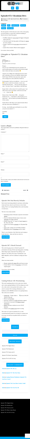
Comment (3, 132)
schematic (16, 224)
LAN (16, 300)
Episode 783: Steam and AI (8, 352)
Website (2, 169)
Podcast (3, 28)
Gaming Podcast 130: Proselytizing (13, 281)
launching (18, 264)
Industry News (15, 25)
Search (15, 327)
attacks (27, 41)
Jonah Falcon (16, 18)
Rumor (5, 305)
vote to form (15, 37)
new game (16, 44)
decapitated (16, 229)
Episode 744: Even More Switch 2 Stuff (15, 383)
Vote (5, 227)
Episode (3, 25)
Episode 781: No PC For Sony (9, 358)
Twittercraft (6, 295)
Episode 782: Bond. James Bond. (9, 355)
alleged (5, 216)
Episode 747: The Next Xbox (13, 372)
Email (2, 161)
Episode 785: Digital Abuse (8, 345)
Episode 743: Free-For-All (12, 387)
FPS (9, 25)
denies (15, 263)
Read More (6, 237)
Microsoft (23, 25)
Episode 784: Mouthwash (8, 349)
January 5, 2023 (7, 18)
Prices (12, 298)
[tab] (12, 8)
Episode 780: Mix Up (11, 368)
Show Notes (10, 28)
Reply (5, 116)
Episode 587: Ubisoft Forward (11, 245)
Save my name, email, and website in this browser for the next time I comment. (15, 180)
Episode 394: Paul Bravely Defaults (13, 200)
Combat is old (13, 308)
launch (24, 221)
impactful (6, 219)
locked (22, 47)
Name (2, 153)
